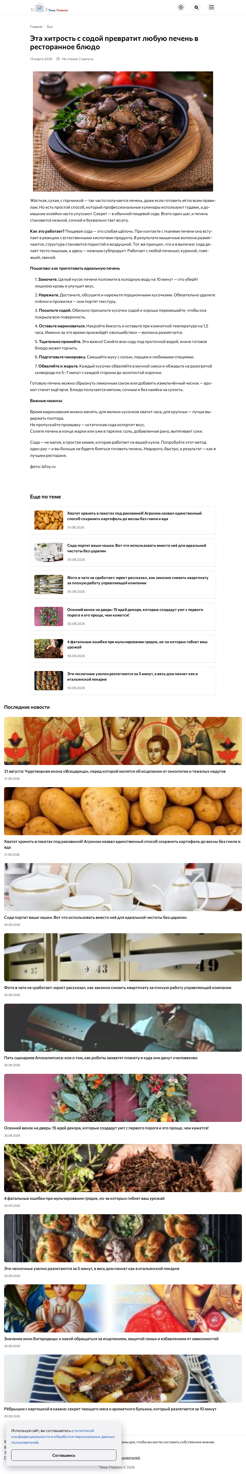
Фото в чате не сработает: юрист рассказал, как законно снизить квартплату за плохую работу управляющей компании (117, 987)
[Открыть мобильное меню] (211, 7)
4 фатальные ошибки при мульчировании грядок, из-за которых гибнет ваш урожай (84, 1198)
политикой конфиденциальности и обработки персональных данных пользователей (63, 1436)
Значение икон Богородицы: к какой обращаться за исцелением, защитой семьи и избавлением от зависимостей (111, 1338)
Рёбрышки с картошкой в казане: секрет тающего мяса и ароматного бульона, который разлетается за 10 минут (110, 1408)
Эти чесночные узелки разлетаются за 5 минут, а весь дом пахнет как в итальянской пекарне (91, 1268)
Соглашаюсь (63, 1455)
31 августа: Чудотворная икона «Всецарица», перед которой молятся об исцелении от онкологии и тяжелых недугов (115, 771)
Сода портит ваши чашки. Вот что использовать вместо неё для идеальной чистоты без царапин (95, 917)
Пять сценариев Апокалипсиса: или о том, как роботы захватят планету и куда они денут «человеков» (101, 1057)
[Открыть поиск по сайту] (196, 7)
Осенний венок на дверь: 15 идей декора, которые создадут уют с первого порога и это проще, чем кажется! (106, 1127)
